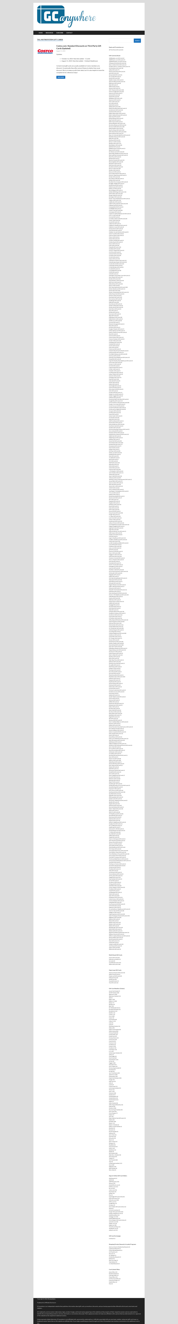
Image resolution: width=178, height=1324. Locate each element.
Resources (49, 33)
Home (41, 33)
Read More (60, 77)
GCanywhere (51, 1299)
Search (137, 40)
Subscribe (59, 33)
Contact (69, 33)
